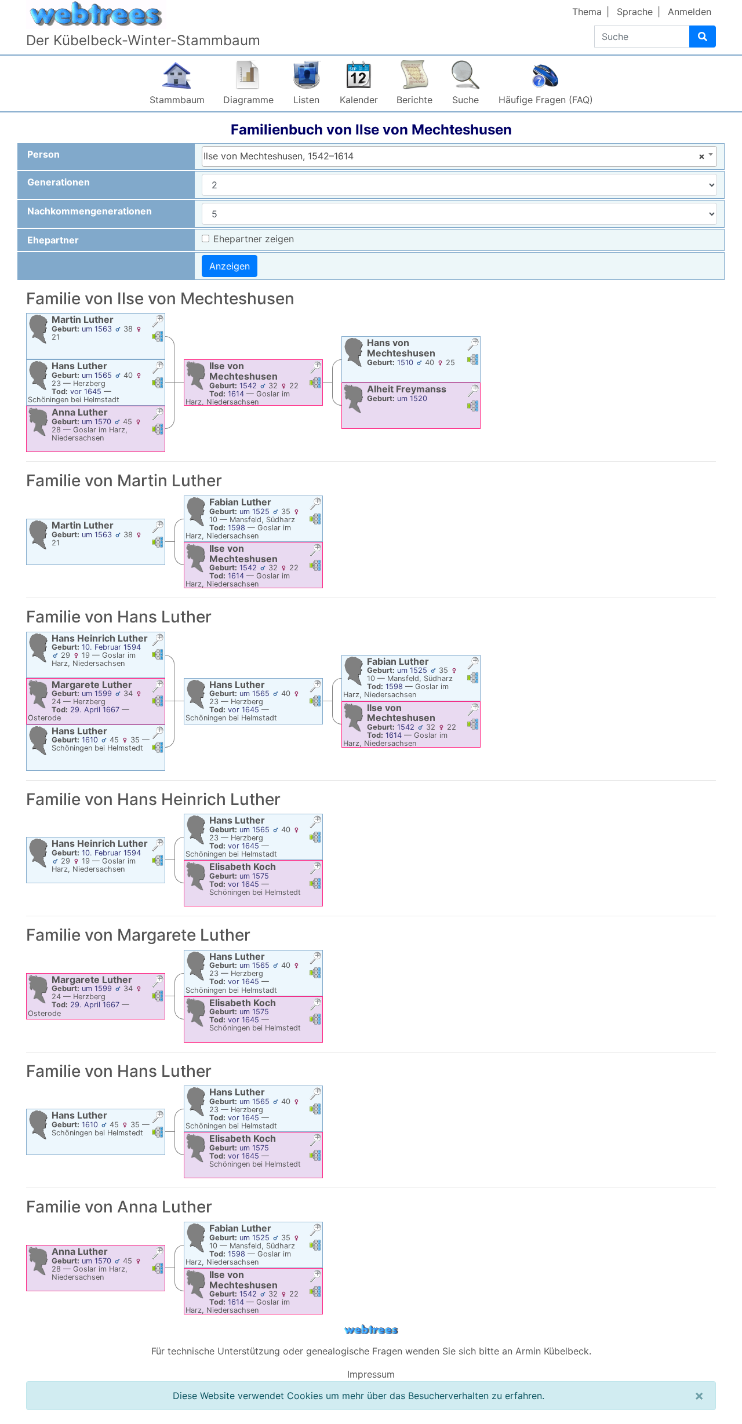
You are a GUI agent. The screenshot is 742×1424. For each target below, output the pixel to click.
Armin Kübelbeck (552, 1351)
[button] (157, 322)
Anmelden (689, 11)
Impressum (371, 1374)
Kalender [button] (359, 99)
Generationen (58, 182)
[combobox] (459, 156)
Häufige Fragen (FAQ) (546, 99)
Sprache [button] (635, 11)
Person (43, 154)
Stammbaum (177, 99)
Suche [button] (465, 99)
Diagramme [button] (248, 99)
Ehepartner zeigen (253, 239)
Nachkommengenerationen (89, 211)
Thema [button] (587, 11)
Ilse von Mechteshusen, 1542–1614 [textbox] (454, 156)
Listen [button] (306, 99)
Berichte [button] (414, 99)
